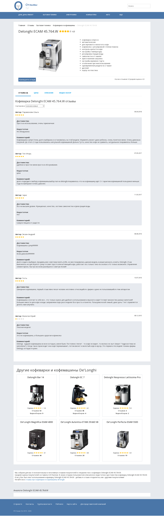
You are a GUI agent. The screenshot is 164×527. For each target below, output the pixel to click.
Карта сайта (72, 504)
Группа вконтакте (44, 504)
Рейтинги (59, 504)
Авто (108, 15)
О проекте (18, 504)
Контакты (30, 504)
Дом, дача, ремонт (25, 15)
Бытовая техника (50, 15)
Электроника (71, 15)
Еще (121, 15)
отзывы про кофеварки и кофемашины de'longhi (45, 479)
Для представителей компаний (93, 504)
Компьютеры (91, 15)
